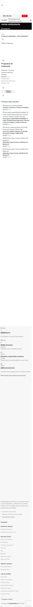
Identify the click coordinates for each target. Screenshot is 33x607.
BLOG (24, 16)
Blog (2, 550)
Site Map (3, 553)
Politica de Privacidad (6, 579)
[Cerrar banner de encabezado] (2, 2)
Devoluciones (4, 542)
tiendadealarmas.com (6, 529)
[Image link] (16, 436)
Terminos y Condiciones (7, 545)
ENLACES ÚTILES (6, 536)
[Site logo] (16, 20)
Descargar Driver (5, 569)
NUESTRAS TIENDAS (7, 526)
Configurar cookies (7, 599)
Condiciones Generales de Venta (9, 591)
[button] (8, 91)
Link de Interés (6, 574)
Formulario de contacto (8, 517)
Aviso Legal (4, 576)
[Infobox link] (16, 332)
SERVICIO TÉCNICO (6, 563)
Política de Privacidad (6, 539)
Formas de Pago (5, 593)
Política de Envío (5, 582)
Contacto (3, 548)
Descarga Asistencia (6, 566)
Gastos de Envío (5, 559)
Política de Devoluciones (7, 585)
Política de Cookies (6, 556)
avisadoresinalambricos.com (8, 532)
